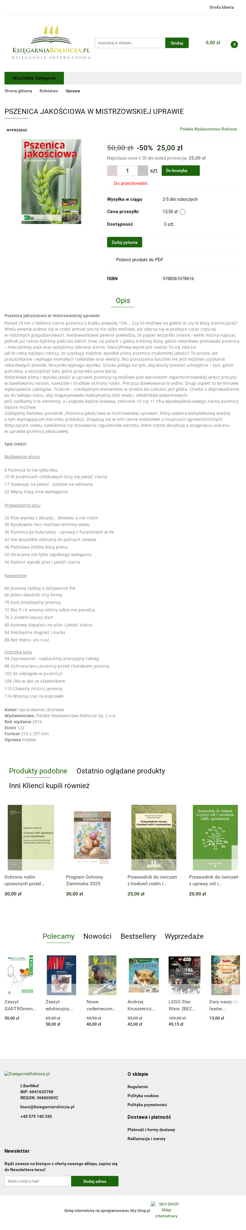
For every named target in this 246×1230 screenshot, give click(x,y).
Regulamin (138, 1086)
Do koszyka (177, 170)
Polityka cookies (143, 1095)
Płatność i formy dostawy (151, 1129)
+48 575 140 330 (36, 1116)
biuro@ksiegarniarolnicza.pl (47, 1106)
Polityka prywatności (147, 1104)
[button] (138, 1074)
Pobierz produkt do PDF (139, 259)
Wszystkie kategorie (34, 78)
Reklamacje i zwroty (147, 1138)
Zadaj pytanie (125, 242)
